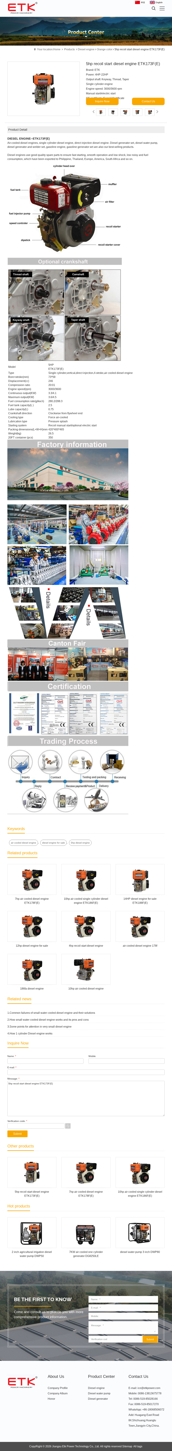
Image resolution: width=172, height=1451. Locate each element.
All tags (137, 1446)
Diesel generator (98, 1398)
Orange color (104, 49)
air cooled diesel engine (23, 842)
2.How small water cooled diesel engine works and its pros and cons (48, 1019)
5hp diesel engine (80, 842)
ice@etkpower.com (149, 1388)
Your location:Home (48, 49)
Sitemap (127, 1446)
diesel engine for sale (53, 842)
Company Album (58, 1393)
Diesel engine (86, 49)
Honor (51, 1398)
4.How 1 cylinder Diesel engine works (29, 1033)
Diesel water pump (99, 1393)
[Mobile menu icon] (162, 8)
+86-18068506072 (153, 1409)
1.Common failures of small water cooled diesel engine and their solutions (51, 1012)
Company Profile (58, 1388)
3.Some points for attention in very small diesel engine (39, 1026)
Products (69, 49)
